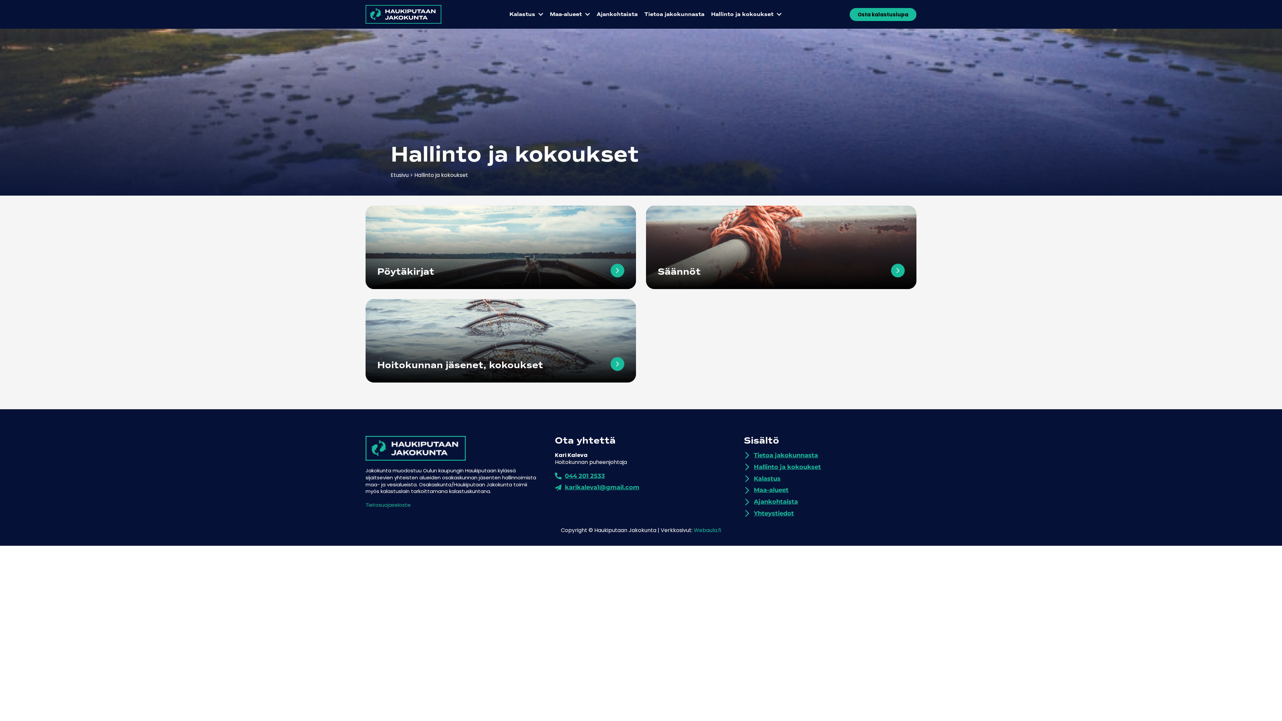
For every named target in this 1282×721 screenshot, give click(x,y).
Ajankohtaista (617, 14)
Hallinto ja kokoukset (742, 14)
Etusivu (400, 175)
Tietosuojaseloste (388, 504)
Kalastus (522, 14)
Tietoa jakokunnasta (674, 14)
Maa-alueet (566, 14)
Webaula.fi (707, 530)
